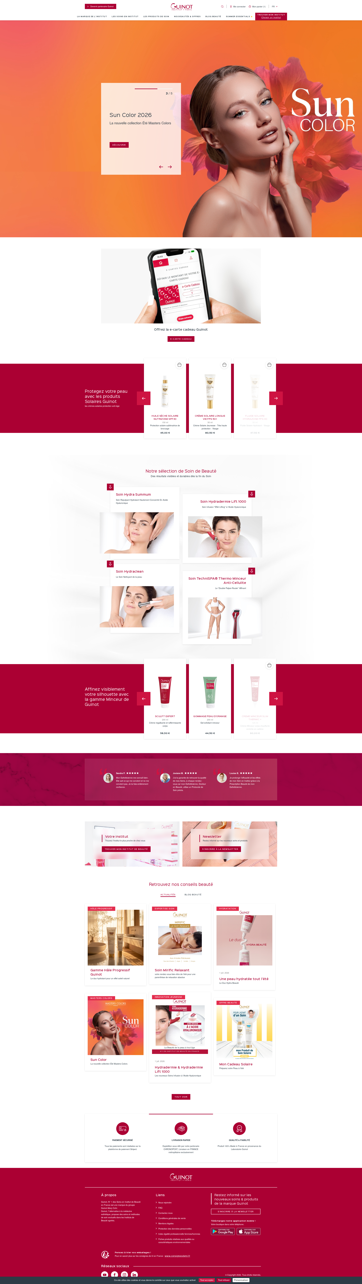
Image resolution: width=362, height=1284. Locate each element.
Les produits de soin (156, 16)
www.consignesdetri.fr (177, 1256)
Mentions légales (166, 1223)
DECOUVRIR (119, 145)
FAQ (160, 1207)
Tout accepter (207, 1280)
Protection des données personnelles (175, 1228)
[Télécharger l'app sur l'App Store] (248, 1231)
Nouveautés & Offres (187, 16)
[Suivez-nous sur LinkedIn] (134, 1274)
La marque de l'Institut (92, 16)
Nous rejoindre (165, 1202)
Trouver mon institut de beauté (126, 849)
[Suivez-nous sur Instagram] (124, 1274)
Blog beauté (213, 16)
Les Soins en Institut (125, 16)
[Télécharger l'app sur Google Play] (223, 1231)
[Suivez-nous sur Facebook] (114, 1274)
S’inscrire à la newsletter (236, 1212)
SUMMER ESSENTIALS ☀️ (239, 16)
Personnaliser (241, 1280)
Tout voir (181, 1097)
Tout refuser (224, 1280)
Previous (143, 398)
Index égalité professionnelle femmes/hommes (179, 1233)
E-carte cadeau (181, 339)
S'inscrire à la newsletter (220, 849)
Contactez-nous (165, 1213)
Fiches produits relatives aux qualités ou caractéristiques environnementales (176, 1241)
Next (276, 398)
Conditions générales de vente (172, 1218)
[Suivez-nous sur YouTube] (104, 1274)
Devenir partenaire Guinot (102, 6)
